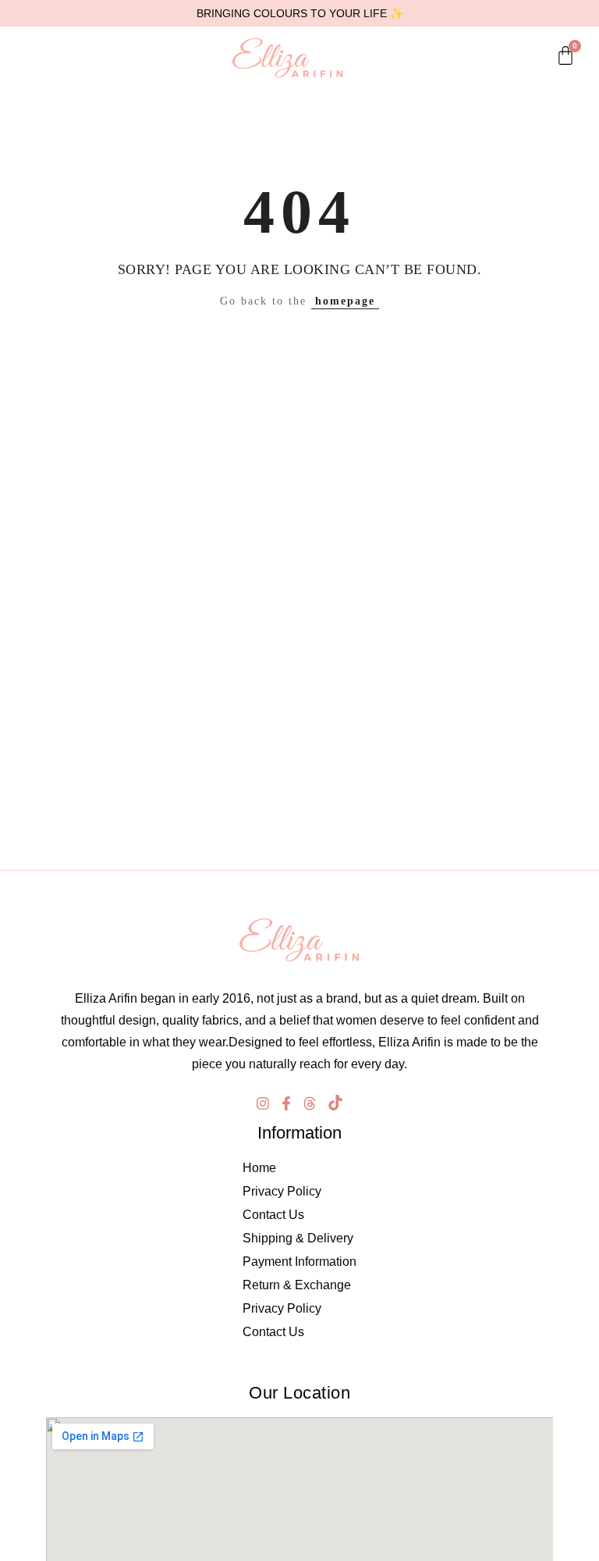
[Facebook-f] (286, 1103)
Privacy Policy (282, 1191)
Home (259, 1167)
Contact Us (273, 1214)
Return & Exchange (297, 1285)
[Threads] (310, 1103)
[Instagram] (263, 1103)
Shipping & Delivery (298, 1238)
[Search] (43, 57)
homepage (345, 301)
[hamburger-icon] (19, 57)
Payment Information (299, 1261)
